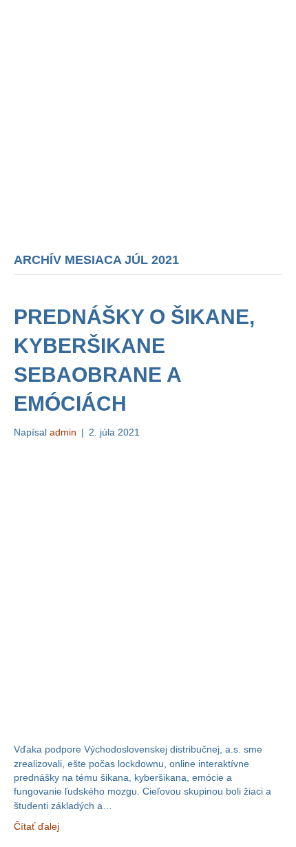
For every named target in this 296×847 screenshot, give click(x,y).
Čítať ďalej (36, 826)
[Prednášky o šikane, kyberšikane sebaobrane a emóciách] (148, 589)
